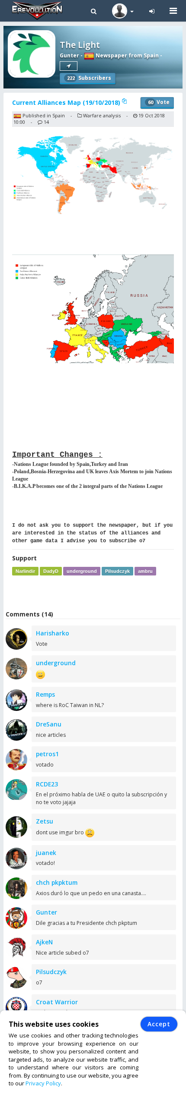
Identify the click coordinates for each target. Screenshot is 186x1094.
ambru (145, 571)
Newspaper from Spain (126, 55)
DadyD (50, 571)
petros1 (47, 754)
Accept (159, 1024)
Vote (159, 102)
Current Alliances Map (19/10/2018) (67, 102)
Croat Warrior (57, 1002)
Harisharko (52, 633)
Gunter (69, 55)
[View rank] (68, 66)
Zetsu (44, 821)
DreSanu (48, 724)
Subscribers (89, 78)
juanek (46, 853)
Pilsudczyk (117, 571)
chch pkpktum (56, 882)
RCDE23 (47, 784)
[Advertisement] (94, 593)
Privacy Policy (43, 1083)
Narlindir (25, 571)
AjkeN (44, 942)
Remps (45, 694)
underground (82, 571)
